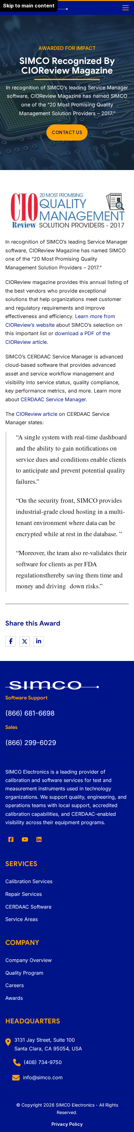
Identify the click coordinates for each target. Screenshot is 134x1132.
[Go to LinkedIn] (39, 839)
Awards (14, 998)
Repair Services (23, 894)
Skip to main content (29, 5)
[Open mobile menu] (125, 7)
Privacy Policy (67, 1124)
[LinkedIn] (38, 641)
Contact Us (67, 132)
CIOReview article (36, 414)
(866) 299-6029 (30, 743)
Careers (14, 985)
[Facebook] (10, 641)
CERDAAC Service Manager (53, 399)
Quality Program (24, 973)
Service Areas (21, 919)
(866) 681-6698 (30, 713)
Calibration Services (28, 881)
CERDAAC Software (28, 907)
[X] (24, 641)
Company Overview (28, 960)
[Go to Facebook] (10, 839)
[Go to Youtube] (25, 839)
